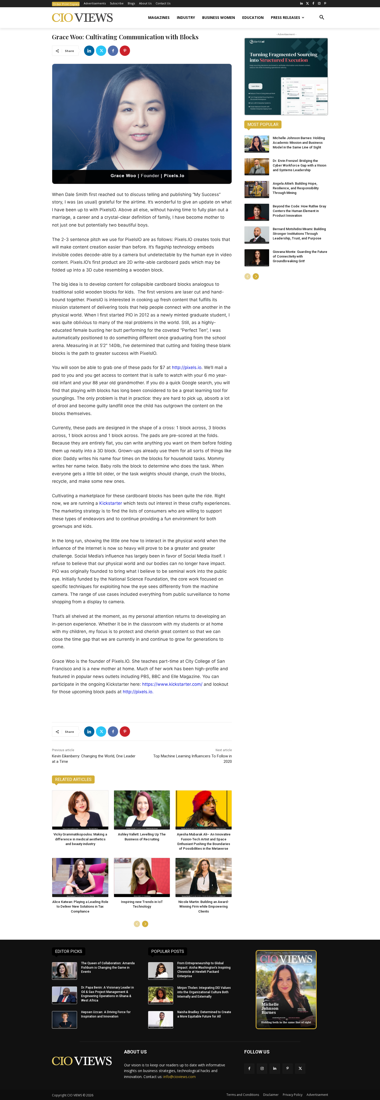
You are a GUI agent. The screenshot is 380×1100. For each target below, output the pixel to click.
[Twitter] (307, 4)
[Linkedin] (89, 51)
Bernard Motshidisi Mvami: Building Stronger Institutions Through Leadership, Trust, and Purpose (299, 233)
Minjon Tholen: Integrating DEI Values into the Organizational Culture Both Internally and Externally (204, 992)
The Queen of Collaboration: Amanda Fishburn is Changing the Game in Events (108, 967)
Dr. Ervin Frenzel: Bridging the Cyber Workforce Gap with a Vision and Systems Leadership (299, 165)
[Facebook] (313, 4)
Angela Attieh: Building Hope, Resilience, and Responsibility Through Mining (295, 188)
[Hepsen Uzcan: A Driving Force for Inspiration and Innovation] (64, 1020)
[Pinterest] (325, 4)
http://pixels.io (186, 367)
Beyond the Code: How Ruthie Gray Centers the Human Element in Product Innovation (299, 210)
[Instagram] (319, 4)
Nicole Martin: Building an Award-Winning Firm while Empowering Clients (203, 906)
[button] (322, 17)
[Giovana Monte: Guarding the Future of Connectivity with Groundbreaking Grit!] (256, 258)
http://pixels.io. (138, 691)
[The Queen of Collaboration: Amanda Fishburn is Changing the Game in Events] (64, 971)
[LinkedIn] (302, 4)
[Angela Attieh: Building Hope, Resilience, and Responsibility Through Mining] (256, 189)
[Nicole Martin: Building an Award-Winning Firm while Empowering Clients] (203, 877)
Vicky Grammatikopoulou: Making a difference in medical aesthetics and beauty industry (80, 839)
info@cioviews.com (179, 1076)
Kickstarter (110, 503)
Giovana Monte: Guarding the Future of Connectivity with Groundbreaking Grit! (300, 256)
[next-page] (145, 924)
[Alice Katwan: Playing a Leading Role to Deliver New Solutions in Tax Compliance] (80, 877)
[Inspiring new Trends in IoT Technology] (142, 877)
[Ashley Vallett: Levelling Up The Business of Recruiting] (142, 810)
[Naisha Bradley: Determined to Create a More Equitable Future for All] (160, 1020)
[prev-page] (137, 924)
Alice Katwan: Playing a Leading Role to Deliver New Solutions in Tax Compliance (80, 906)
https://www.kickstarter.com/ (172, 684)
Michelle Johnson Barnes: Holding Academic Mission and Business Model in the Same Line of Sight (299, 142)
